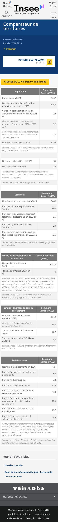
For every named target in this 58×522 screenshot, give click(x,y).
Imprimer (11, 48)
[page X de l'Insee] (29, 489)
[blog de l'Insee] (38, 489)
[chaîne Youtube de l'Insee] (34, 489)
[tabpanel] (29, 266)
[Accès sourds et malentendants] (9, 3)
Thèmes (7, 6)
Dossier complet (14, 465)
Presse (53, 6)
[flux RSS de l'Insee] (43, 489)
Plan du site (43, 518)
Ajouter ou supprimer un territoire (25, 81)
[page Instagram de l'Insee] (20, 489)
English (52, 2)
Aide (5, 3)
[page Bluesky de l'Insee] (15, 489)
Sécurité (30, 518)
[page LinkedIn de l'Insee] (24, 489)
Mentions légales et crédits (21, 509)
